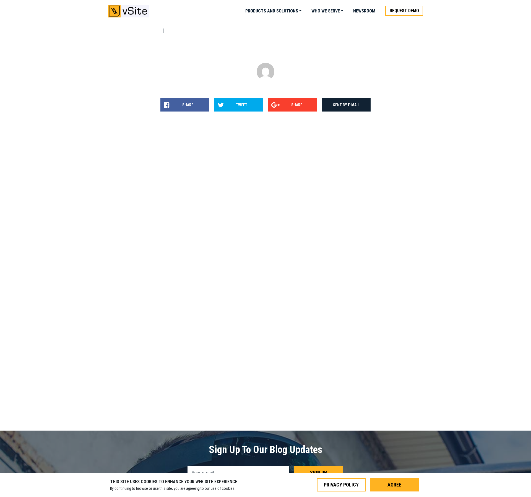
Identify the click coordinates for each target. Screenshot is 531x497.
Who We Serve (325, 11)
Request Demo (404, 10)
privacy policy (341, 485)
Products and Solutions (271, 11)
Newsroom (364, 11)
